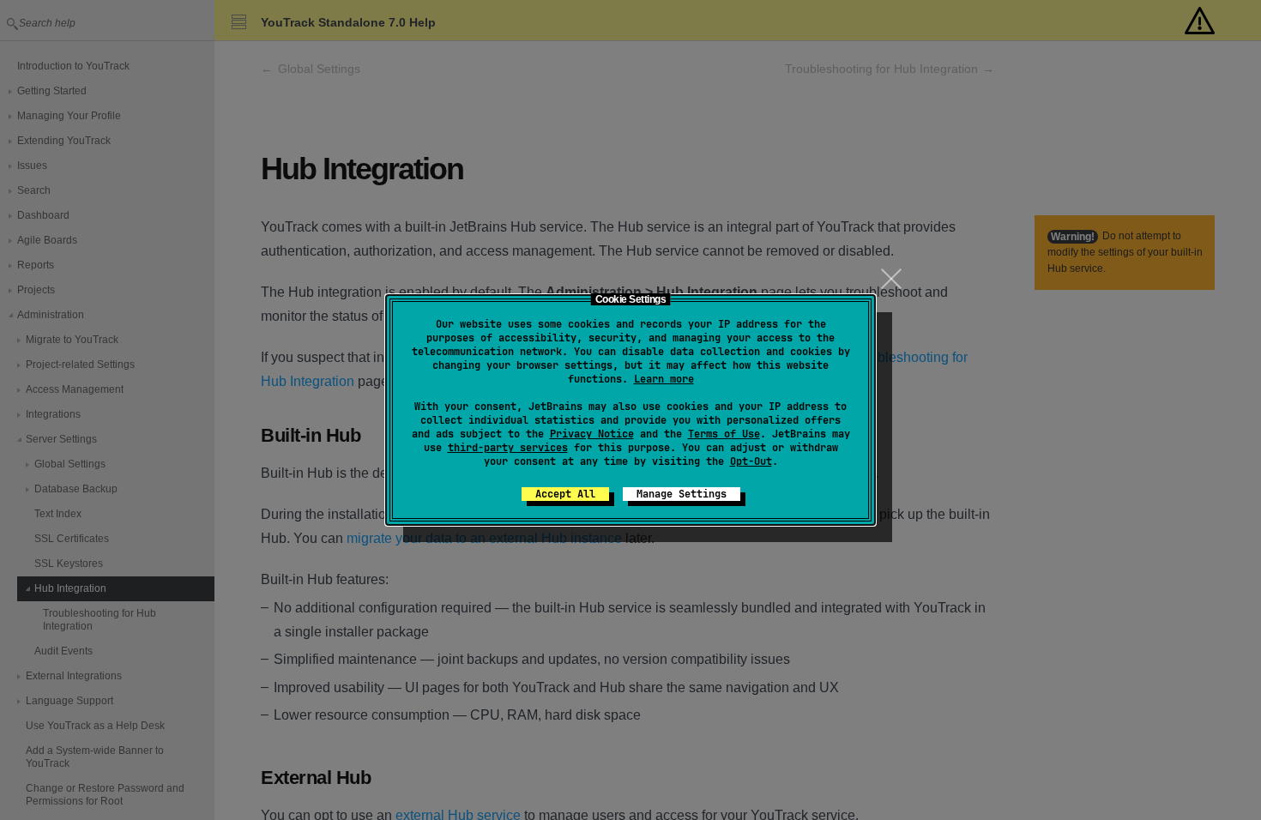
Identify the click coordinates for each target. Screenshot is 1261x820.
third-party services (508, 448)
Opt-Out (751, 461)
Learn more (664, 379)
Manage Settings (682, 494)
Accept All (565, 494)
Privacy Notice (592, 434)
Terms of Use (724, 434)
